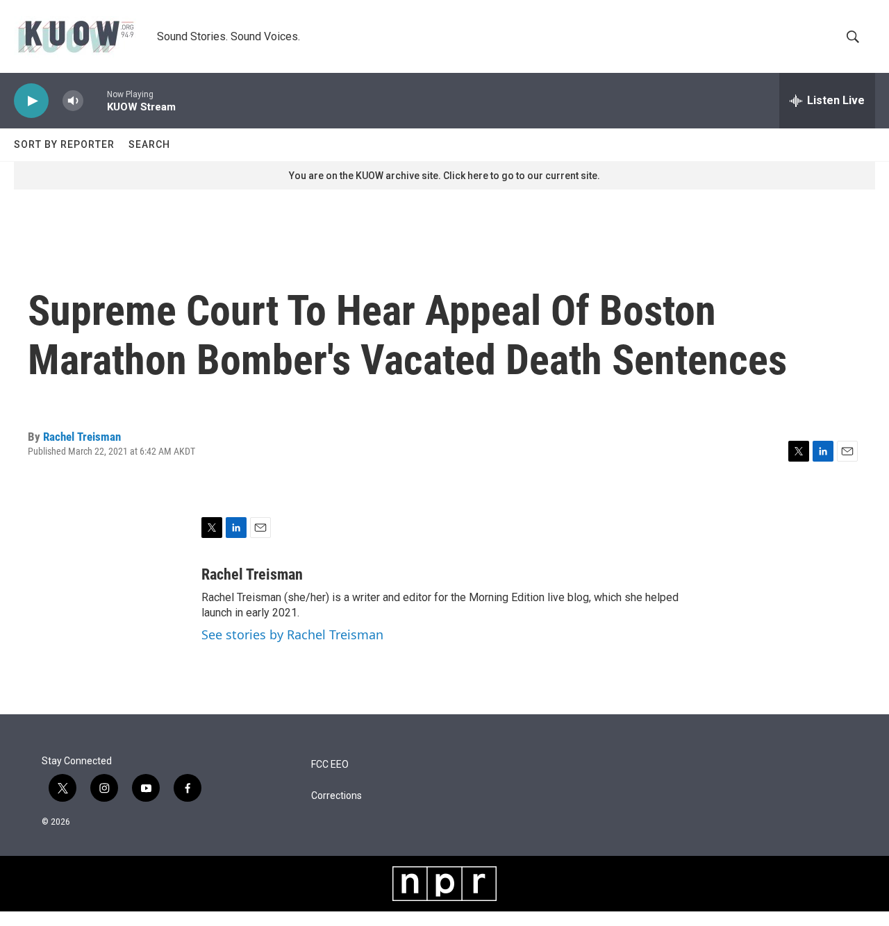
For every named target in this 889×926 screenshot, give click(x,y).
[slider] (95, 100)
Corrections (336, 796)
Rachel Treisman (82, 437)
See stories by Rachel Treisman (292, 634)
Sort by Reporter (64, 144)
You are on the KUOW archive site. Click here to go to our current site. (444, 175)
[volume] (73, 101)
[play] (31, 101)
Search (149, 144)
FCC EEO (330, 764)
